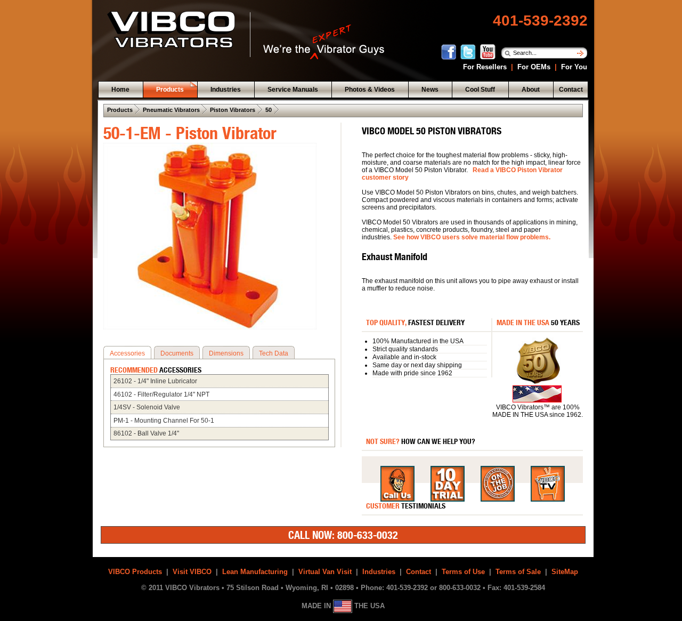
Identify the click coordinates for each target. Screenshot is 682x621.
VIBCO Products (135, 572)
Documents (176, 353)
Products (120, 110)
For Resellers (485, 67)
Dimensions (226, 353)
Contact (418, 572)
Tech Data (273, 353)
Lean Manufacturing (255, 572)
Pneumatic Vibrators (171, 110)
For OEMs (533, 67)
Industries (378, 572)
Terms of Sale (518, 572)
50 (268, 110)
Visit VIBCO (192, 572)
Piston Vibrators (232, 110)
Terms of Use (463, 572)
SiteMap (564, 572)
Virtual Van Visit (325, 572)
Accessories (127, 353)
